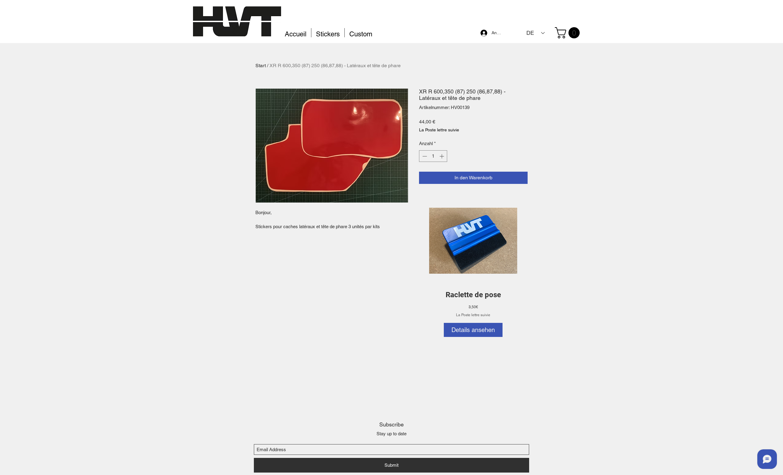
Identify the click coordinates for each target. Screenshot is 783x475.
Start (260, 65)
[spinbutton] (433, 156)
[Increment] (442, 156)
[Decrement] (424, 156)
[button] (568, 32)
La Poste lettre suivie (473, 315)
